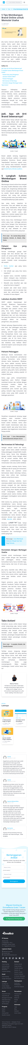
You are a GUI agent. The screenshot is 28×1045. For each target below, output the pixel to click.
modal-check (13, 522)
